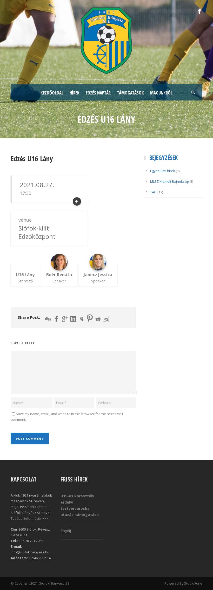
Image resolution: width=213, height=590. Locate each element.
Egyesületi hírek (162, 170)
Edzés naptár (98, 93)
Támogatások (130, 93)
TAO (153, 192)
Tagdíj (66, 530)
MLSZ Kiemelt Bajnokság (169, 181)
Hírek (74, 93)
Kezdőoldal (52, 93)
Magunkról (161, 93)
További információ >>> (29, 518)
